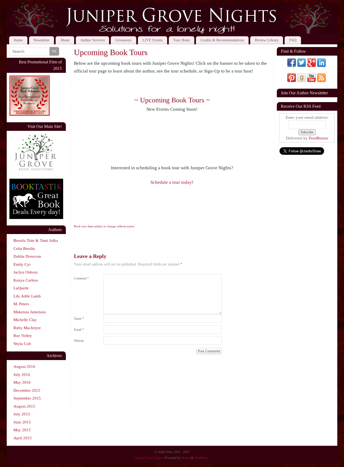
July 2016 (21, 374)
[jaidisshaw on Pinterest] (291, 80)
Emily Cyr (22, 264)
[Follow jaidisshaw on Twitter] (301, 65)
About (65, 40)
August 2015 (24, 406)
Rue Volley (22, 335)
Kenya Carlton (25, 280)
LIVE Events (152, 40)
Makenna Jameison (29, 312)
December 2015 (26, 390)
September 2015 (27, 398)
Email (79, 330)
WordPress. (201, 458)
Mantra (185, 458)
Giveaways (123, 40)
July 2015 (21, 414)
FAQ (292, 40)
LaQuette (21, 288)
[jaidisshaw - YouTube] (311, 80)
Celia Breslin (24, 248)
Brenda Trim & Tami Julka (35, 240)
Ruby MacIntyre (27, 328)
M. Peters (21, 304)
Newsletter (41, 40)
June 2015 (22, 422)
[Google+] (311, 65)
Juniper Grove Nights (149, 458)
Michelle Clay (25, 320)
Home (18, 40)
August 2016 (24, 366)
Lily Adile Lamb (27, 296)
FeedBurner (318, 138)
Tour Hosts (181, 40)
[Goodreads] (301, 80)
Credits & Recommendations (222, 40)
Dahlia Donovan (27, 256)
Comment (81, 278)
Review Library (267, 40)
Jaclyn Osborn (25, 272)
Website (79, 341)
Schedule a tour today (171, 182)
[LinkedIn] (321, 65)
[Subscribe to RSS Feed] (321, 80)
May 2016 (22, 382)
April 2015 (22, 438)
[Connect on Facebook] (291, 65)
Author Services (92, 40)
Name (79, 319)
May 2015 (22, 430)
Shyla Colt (22, 344)
